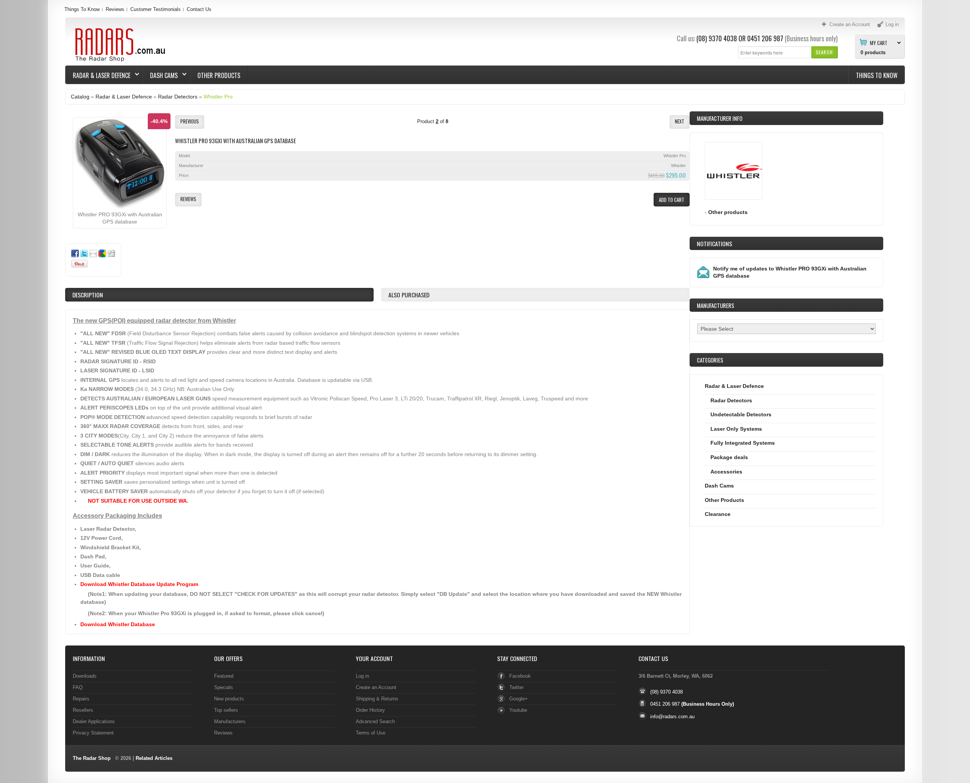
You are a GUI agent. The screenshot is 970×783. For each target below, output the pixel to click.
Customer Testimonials (155, 9)
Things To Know (82, 9)
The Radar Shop (92, 758)
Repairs (81, 699)
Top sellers (226, 710)
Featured (223, 676)
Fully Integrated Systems (742, 443)
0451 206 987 (765, 38)
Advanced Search (375, 721)
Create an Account (376, 687)
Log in (362, 676)
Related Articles (154, 758)
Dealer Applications (94, 721)
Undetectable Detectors (740, 414)
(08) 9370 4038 (716, 38)
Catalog (80, 97)
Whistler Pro (218, 97)
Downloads (85, 676)
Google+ (518, 699)
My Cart (878, 42)
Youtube (518, 710)
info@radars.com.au (672, 716)
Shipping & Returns (377, 699)
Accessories (726, 472)
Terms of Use (370, 733)
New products (229, 699)
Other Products (218, 75)
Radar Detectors (177, 97)
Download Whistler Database (117, 624)
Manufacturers (230, 721)
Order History (370, 710)
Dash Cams (160, 75)
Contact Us (199, 9)
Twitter (516, 687)
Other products (728, 212)
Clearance (718, 514)
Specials (223, 687)
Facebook (520, 676)
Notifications (714, 243)
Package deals (729, 457)
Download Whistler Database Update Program (139, 584)
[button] (824, 52)
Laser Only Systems (736, 429)
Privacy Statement (93, 733)
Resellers (83, 710)
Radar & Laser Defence (98, 75)
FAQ (78, 687)
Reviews (115, 9)
